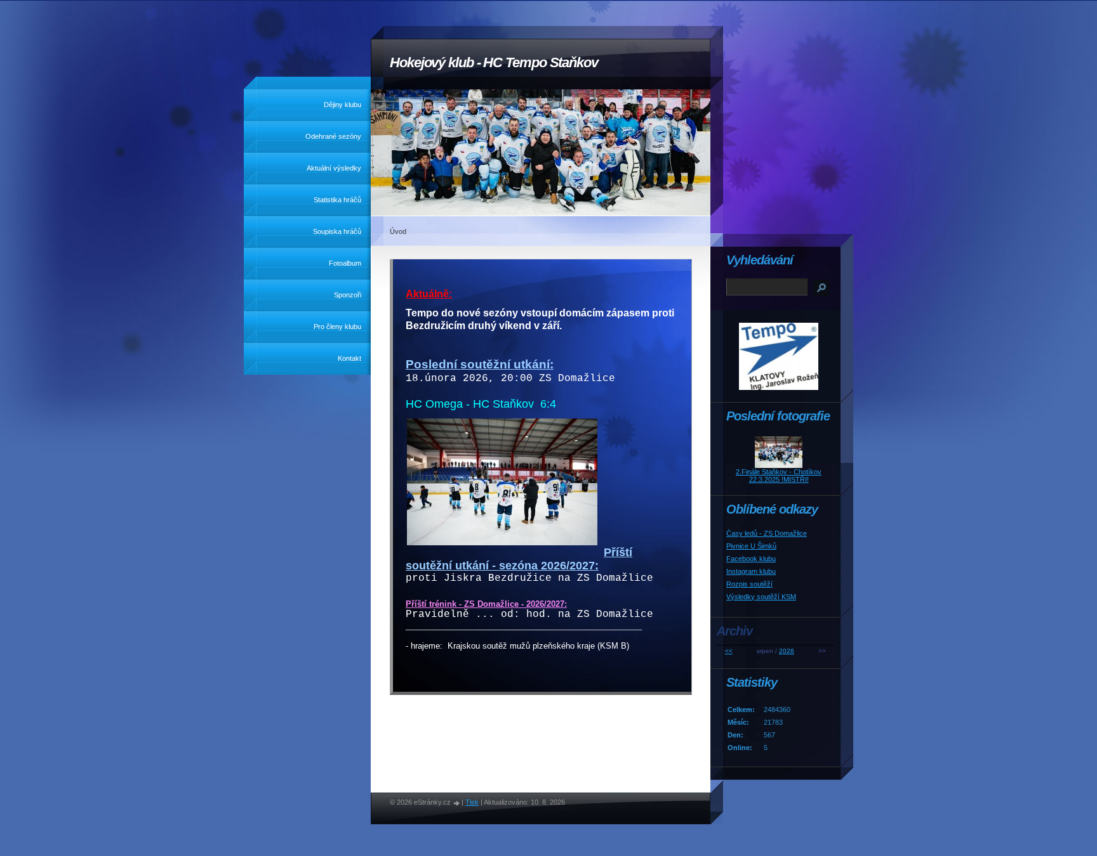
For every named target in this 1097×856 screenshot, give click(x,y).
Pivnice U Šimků (751, 546)
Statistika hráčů (337, 200)
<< (729, 650)
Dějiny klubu (342, 104)
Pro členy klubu (337, 326)
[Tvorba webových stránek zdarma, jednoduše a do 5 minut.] (457, 803)
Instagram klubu (751, 571)
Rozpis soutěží (749, 584)
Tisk (472, 802)
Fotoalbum (345, 263)
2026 (786, 650)
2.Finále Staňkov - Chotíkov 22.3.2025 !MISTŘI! (778, 475)
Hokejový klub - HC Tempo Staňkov (494, 62)
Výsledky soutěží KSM (761, 596)
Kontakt (349, 358)
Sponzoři (347, 295)
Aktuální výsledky (334, 168)
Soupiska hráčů (337, 231)
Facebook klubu (751, 558)
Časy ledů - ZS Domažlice (766, 533)
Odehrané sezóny (333, 136)
